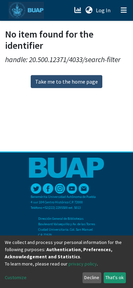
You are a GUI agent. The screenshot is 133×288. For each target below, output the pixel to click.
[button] (88, 10)
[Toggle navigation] (124, 10)
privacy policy (83, 264)
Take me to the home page (66, 81)
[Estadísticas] (78, 10)
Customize (16, 277)
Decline (91, 277)
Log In (104, 10)
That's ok (114, 277)
